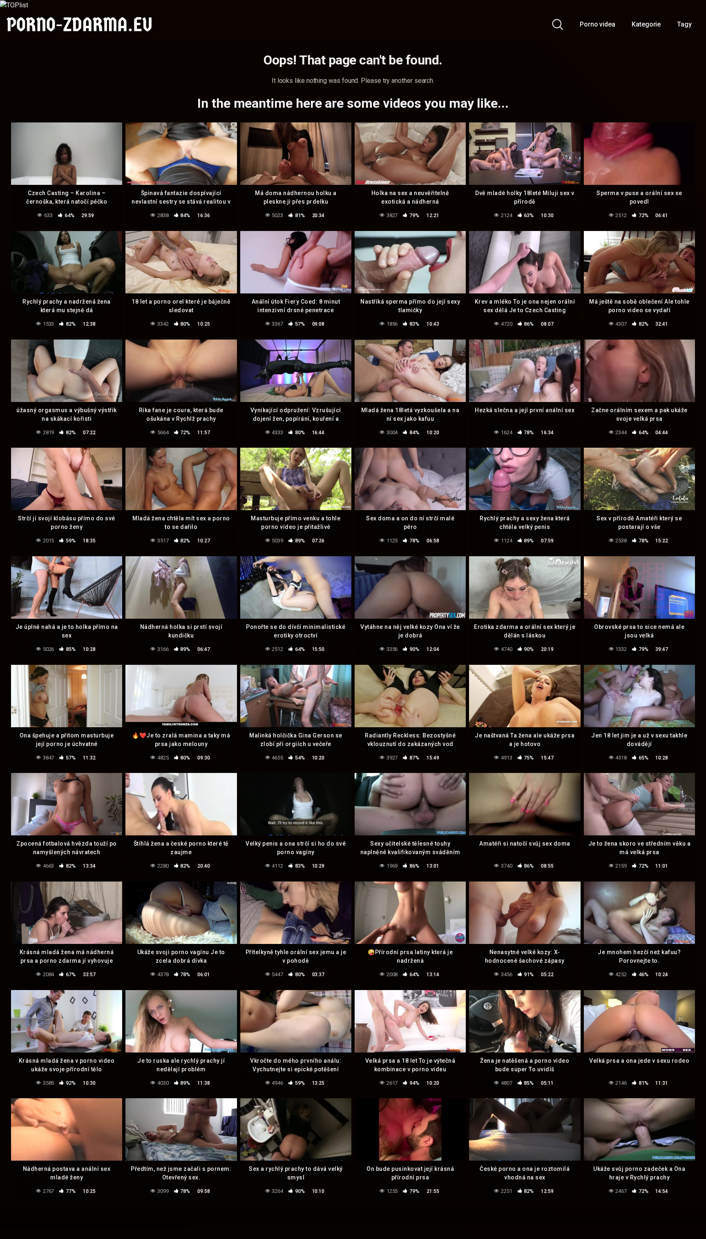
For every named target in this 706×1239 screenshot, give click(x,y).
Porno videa (597, 24)
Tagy (684, 24)
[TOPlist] (14, 5)
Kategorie (646, 24)
